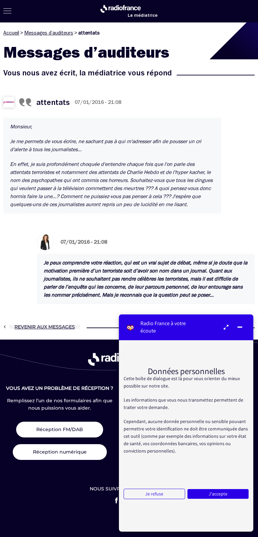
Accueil (11, 33)
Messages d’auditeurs (48, 33)
